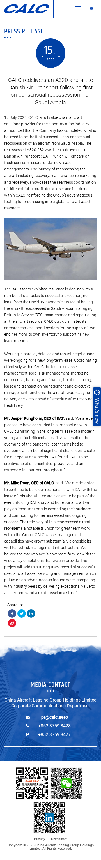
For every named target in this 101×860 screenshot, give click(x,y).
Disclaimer (59, 839)
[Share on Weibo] (12, 623)
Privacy (39, 839)
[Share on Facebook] (12, 613)
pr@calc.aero (54, 717)
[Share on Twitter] (21, 613)
